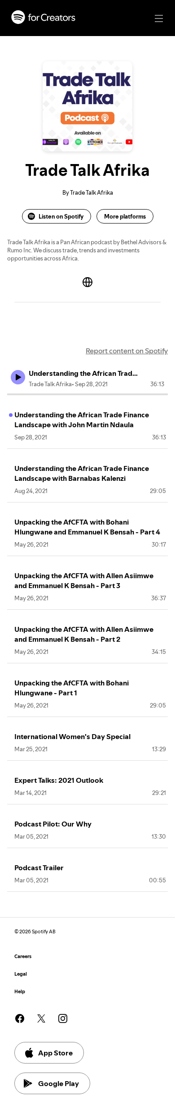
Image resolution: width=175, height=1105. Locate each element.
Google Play (58, 1083)
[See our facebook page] (19, 1018)
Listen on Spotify (61, 216)
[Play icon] (18, 377)
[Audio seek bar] (87, 394)
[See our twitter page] (41, 1018)
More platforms (125, 216)
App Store (55, 1053)
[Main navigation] (158, 18)
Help (19, 991)
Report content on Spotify (127, 351)
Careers (22, 956)
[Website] (87, 282)
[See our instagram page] (62, 1018)
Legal (20, 974)
